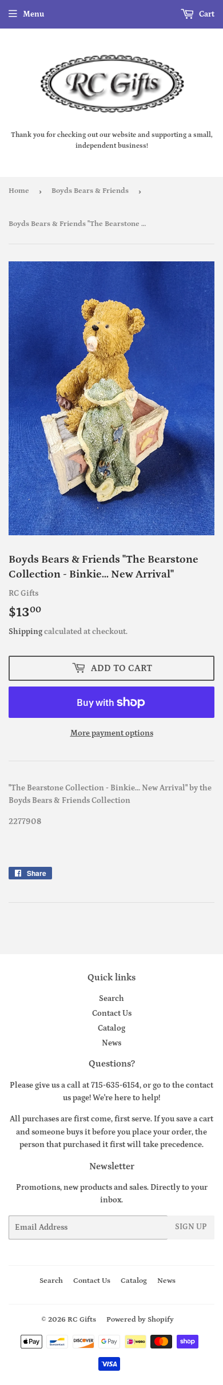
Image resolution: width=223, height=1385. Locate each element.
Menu (33, 14)
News (111, 1043)
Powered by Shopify (140, 1319)
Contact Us (112, 1013)
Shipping (25, 631)
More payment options (111, 733)
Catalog (111, 1028)
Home (19, 191)
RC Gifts (81, 1319)
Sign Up (191, 1226)
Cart (205, 14)
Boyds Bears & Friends (90, 191)
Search (111, 998)
